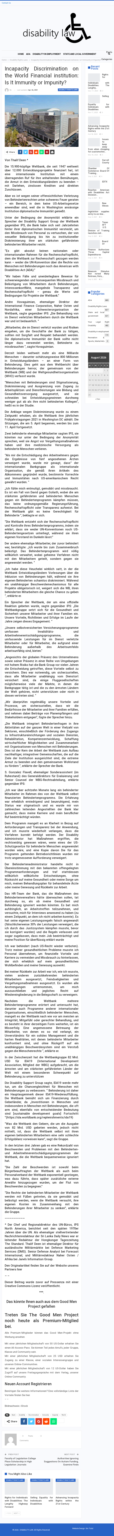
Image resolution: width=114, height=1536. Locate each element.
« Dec (97, 399)
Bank (13, 1415)
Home (21, 54)
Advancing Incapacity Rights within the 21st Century (98, 128)
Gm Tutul (89, 1528)
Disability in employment (47, 54)
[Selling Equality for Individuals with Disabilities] (41, 1486)
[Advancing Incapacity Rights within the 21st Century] (67, 1486)
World (64, 1415)
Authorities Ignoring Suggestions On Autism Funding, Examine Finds (61, 1461)
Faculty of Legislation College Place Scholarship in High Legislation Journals (20, 1461)
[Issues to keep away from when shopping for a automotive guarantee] (94, 142)
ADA (28, 54)
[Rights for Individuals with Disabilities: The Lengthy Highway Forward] (16, 1486)
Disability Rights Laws (68, 90)
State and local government (79, 54)
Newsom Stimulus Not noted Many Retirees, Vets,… (98, 274)
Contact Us (6, 3)
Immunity (45, 1415)
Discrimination (33, 1415)
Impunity (55, 1415)
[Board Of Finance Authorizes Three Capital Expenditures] (94, 244)
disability (22, 1415)
